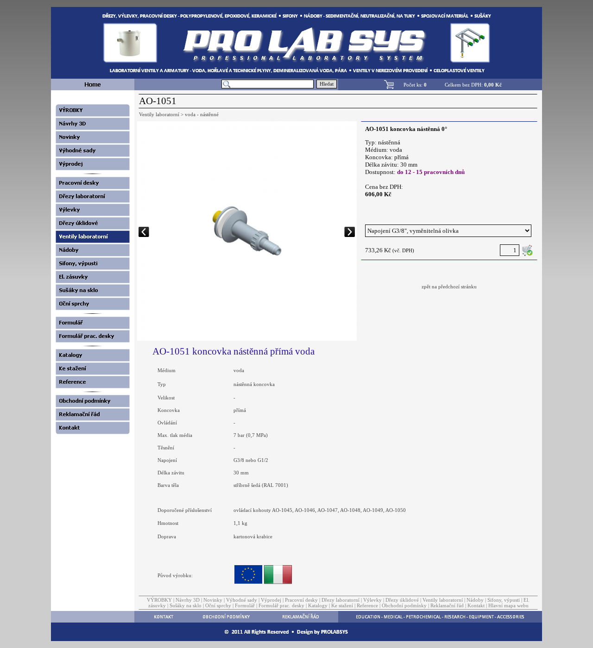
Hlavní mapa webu (508, 605)
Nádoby (475, 600)
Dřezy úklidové (402, 600)
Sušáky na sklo (186, 605)
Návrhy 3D (188, 600)
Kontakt (476, 605)
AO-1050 (395, 510)
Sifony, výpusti (503, 600)
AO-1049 (373, 510)
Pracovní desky (301, 600)
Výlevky (372, 600)
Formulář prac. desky (281, 605)
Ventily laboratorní (443, 600)
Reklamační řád (447, 605)
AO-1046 (305, 510)
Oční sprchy (218, 605)
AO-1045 (282, 510)
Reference (367, 605)
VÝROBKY (159, 600)
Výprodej (271, 600)
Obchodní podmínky (404, 605)
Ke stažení (342, 605)
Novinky (212, 600)
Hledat (327, 84)
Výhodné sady (241, 600)
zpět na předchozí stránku (449, 286)
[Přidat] (527, 250)
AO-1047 (327, 510)
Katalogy (318, 605)
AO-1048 (350, 510)
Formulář (245, 605)
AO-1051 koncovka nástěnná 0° (406, 128)
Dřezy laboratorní (341, 600)
